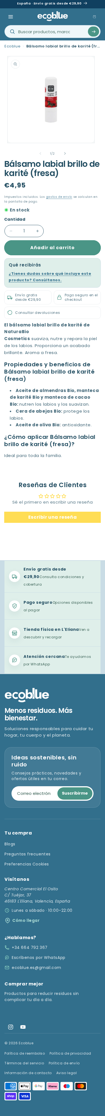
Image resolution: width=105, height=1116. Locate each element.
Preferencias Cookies (26, 864)
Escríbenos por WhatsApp (39, 957)
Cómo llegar (26, 920)
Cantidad (14, 219)
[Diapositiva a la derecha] (65, 153)
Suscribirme (75, 793)
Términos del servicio (24, 1063)
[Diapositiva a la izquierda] (40, 153)
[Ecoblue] (52, 16)
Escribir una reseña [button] (52, 517)
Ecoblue (12, 46)
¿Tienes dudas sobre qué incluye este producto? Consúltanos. (50, 277)
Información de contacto (28, 1073)
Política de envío (64, 1063)
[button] (10, 17)
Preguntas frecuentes (27, 854)
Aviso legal (66, 1073)
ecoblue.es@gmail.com (36, 967)
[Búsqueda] (93, 32)
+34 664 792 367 (30, 947)
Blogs (9, 844)
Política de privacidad (70, 1053)
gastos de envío (59, 197)
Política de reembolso (24, 1053)
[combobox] (52, 31)
